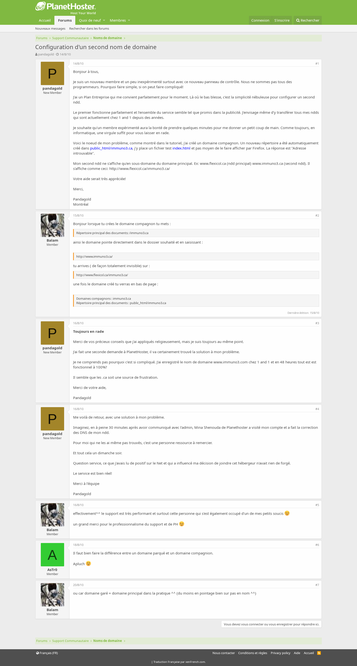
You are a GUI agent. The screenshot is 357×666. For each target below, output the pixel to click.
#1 (317, 63)
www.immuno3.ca (267, 163)
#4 (317, 409)
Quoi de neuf (90, 20)
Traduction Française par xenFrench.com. (179, 662)
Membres (118, 20)
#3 (317, 323)
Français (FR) (48, 653)
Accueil (45, 20)
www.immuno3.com (230, 361)
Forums (65, 20)
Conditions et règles (252, 653)
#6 (317, 545)
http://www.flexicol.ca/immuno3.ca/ (139, 168)
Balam (52, 240)
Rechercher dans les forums (89, 28)
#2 (317, 215)
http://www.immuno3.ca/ (94, 256)
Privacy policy (280, 653)
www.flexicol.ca (213, 163)
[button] (104, 20)
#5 (317, 505)
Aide (297, 653)
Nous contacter (223, 653)
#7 (317, 585)
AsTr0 (52, 569)
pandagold (46, 54)
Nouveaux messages (50, 28)
